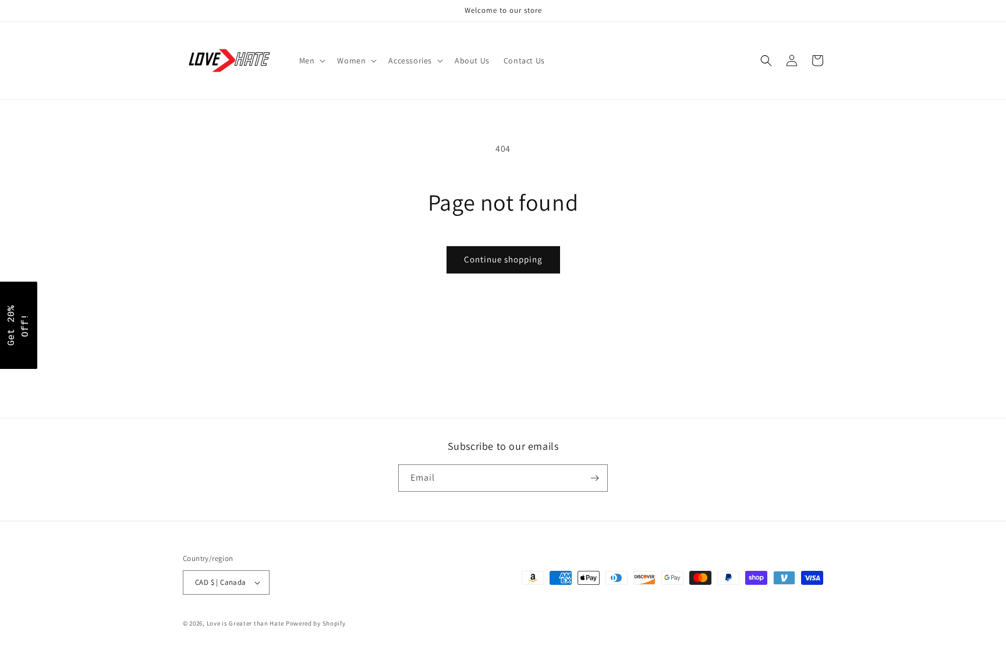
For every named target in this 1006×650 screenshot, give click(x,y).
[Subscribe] (594, 478)
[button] (311, 60)
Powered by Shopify (316, 623)
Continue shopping (503, 259)
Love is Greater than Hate (246, 623)
